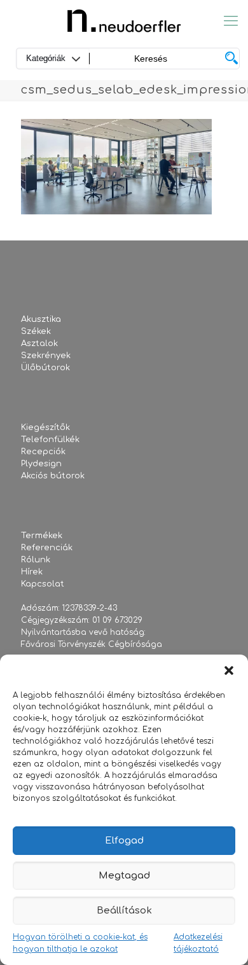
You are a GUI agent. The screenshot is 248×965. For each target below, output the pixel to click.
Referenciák (46, 547)
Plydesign (41, 463)
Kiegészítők (45, 427)
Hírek (32, 571)
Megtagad (124, 875)
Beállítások (124, 910)
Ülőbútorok (45, 367)
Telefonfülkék (50, 439)
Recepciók (43, 451)
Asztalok (39, 343)
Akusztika (41, 319)
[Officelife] (124, 20)
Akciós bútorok (53, 475)
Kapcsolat (42, 584)
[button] (229, 670)
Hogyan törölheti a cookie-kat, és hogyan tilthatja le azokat (80, 943)
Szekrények (46, 355)
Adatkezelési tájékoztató (198, 943)
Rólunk (35, 559)
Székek (36, 331)
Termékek (41, 535)
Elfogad (124, 840)
